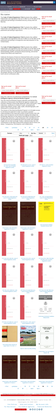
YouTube (37, 409)
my (27, 9)
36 (52, 386)
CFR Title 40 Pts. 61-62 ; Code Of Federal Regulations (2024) (28, 165)
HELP (33, 9)
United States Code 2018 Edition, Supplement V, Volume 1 (28, 228)
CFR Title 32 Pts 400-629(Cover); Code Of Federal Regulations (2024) (28, 291)
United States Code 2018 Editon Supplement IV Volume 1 (9, 228)
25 (52, 127)
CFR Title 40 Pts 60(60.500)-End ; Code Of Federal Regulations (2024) (28, 198)
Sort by (33, 133)
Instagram (35, 409)
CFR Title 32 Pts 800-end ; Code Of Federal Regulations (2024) (10, 322)
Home (2, 12)
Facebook (30, 409)
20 (29, 127)
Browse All (6, 6)
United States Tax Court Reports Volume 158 (46, 352)
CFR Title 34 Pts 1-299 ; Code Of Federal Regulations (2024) (28, 322)
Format (9, 133)
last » (38, 130)
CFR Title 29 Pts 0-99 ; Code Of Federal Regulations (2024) (28, 259)
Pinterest (39, 409)
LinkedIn (41, 409)
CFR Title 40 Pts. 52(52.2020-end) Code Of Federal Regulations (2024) (9, 198)
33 (38, 386)
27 (22, 130)
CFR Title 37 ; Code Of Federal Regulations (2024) (46, 165)
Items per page (24, 135)
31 (29, 386)
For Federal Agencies (26, 406)
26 (18, 130)
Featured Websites (44, 406)
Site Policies (12, 404)
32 (34, 386)
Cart (38, 9)
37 (18, 388)
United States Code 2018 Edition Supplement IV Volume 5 (28, 382)
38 (22, 388)
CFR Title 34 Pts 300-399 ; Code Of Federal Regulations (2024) (10, 259)
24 (47, 127)
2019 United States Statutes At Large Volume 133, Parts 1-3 (10, 345)
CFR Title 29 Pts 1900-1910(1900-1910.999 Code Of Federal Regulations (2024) (46, 260)
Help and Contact (26, 404)
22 (38, 127)
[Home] (12, 3)
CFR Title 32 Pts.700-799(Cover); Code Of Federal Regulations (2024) (46, 291)
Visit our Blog (21, 409)
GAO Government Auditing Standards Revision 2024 (46, 225)
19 (25, 127)
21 (34, 127)
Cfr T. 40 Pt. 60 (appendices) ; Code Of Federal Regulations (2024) (46, 198)
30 (25, 386)
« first (6, 127)
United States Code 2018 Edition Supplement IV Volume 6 (46, 382)
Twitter (33, 409)
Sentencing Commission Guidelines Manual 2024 (46, 317)
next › (32, 130)
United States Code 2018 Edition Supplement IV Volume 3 (9, 382)
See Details (28, 395)
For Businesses (10, 406)
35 (47, 386)
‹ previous (14, 127)
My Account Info (42, 404)
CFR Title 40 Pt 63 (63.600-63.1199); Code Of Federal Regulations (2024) (10, 166)
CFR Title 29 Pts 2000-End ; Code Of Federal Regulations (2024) (9, 290)
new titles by (10, 9)
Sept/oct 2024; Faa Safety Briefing (28, 348)
